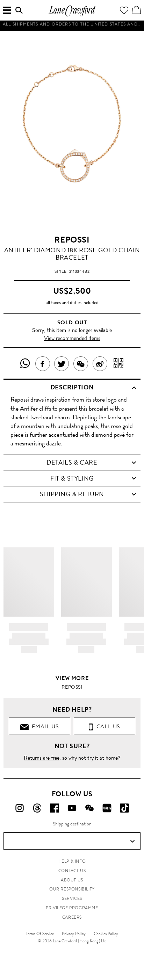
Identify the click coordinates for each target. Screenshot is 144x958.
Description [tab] (72, 387)
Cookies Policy (106, 934)
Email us (44, 726)
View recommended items (72, 338)
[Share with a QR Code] (119, 363)
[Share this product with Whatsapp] (25, 363)
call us (106, 726)
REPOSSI (71, 240)
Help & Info (72, 861)
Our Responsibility (72, 889)
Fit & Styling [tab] (72, 478)
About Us (72, 880)
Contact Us (72, 871)
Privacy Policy (74, 934)
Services (72, 898)
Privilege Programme (72, 908)
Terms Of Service (40, 934)
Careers (72, 917)
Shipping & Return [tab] (72, 494)
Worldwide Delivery (72, 29)
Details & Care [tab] (71, 462)
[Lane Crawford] (72, 15)
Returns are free (41, 758)
